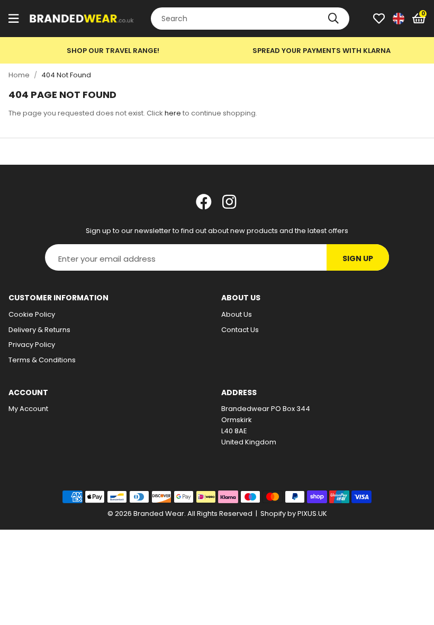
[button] (419, 18)
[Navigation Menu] (13, 18)
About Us (236, 314)
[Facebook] (204, 202)
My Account (28, 409)
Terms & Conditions (42, 360)
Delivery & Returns (39, 330)
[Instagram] (230, 202)
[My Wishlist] (379, 18)
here (173, 113)
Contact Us (240, 330)
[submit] (333, 18)
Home (19, 75)
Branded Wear (82, 18)
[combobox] (250, 18)
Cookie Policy (31, 314)
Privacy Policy (31, 345)
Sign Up (357, 258)
